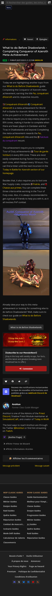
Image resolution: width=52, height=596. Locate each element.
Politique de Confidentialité (32, 571)
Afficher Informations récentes (19, 449)
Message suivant (42, 465)
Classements (9, 542)
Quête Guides (9, 515)
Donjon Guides (10, 506)
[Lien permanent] (26, 381)
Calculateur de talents (14, 538)
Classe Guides (10, 497)
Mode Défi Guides (11, 533)
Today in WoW (41, 419)
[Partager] (49, 2)
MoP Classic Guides (13, 492)
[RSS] (38, 582)
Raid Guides (9, 510)
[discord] (6, 391)
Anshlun (39, 60)
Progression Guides (36, 515)
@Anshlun (19, 428)
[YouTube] (33, 582)
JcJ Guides (32, 524)
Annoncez (35, 561)
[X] (19, 582)
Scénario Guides (11, 529)
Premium (11, 571)
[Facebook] (12, 381)
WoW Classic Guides (37, 492)
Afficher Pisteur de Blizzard (18, 443)
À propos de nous (20, 561)
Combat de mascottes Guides (14, 524)
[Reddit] (19, 381)
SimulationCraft (10, 419)
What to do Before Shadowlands (23, 86)
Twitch (9, 430)
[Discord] (14, 582)
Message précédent (11, 465)
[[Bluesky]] (6, 381)
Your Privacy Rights (17, 566)
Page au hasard (36, 566)
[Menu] (2, 2)
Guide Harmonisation (37, 497)
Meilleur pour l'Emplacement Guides (38, 501)
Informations (11, 39)
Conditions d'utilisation (26, 576)
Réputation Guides (12, 519)
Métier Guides (10, 501)
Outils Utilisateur (34, 556)
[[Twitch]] (5, 437)
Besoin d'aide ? (16, 556)
